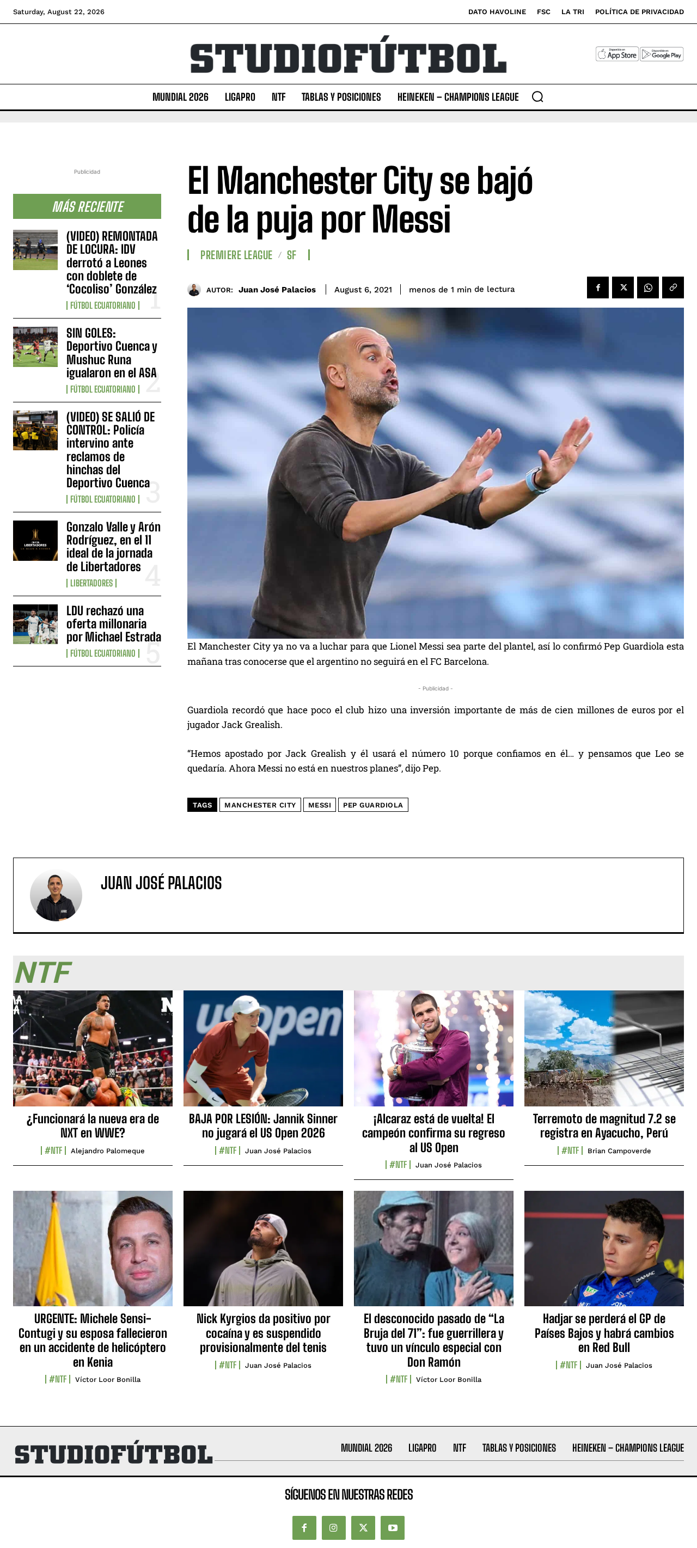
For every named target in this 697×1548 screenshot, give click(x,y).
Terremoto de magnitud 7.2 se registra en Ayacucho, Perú (604, 1125)
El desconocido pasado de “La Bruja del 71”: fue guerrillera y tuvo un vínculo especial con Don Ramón (434, 1340)
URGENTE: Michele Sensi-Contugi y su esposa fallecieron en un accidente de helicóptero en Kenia (93, 1340)
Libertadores (91, 583)
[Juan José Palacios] (196, 289)
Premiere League (236, 254)
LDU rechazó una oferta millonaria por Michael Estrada (113, 623)
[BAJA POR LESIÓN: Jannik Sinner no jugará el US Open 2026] (263, 1054)
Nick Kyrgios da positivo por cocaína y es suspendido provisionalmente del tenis (264, 1333)
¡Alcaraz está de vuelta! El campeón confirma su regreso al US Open (433, 1133)
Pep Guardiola (373, 805)
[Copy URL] (673, 287)
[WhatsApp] (648, 287)
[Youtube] (393, 1528)
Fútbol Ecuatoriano (103, 305)
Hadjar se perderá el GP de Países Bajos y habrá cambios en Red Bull (604, 1333)
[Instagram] (334, 1528)
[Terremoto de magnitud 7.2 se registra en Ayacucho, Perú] (604, 1054)
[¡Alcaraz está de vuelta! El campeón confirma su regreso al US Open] (433, 1054)
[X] (623, 287)
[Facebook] (598, 287)
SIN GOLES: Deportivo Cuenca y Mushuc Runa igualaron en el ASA (111, 353)
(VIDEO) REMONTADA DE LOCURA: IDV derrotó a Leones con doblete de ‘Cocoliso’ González (112, 262)
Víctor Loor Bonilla (107, 1379)
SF (292, 254)
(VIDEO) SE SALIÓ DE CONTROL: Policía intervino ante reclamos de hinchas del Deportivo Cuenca (110, 449)
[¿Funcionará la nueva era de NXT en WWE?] (93, 1054)
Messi (320, 805)
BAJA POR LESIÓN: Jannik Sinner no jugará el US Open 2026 (263, 1125)
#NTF (53, 1150)
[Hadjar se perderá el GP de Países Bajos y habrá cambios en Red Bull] (604, 1254)
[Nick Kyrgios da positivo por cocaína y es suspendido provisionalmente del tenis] (263, 1254)
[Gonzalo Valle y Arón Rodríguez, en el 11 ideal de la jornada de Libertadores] (35, 540)
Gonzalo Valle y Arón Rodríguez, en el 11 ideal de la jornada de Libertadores (113, 546)
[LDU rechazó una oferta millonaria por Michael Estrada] (35, 624)
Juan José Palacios (277, 290)
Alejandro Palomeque (108, 1151)
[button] (537, 96)
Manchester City (260, 805)
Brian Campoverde (619, 1151)
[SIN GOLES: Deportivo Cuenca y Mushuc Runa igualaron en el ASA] (35, 346)
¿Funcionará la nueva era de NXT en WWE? (93, 1125)
